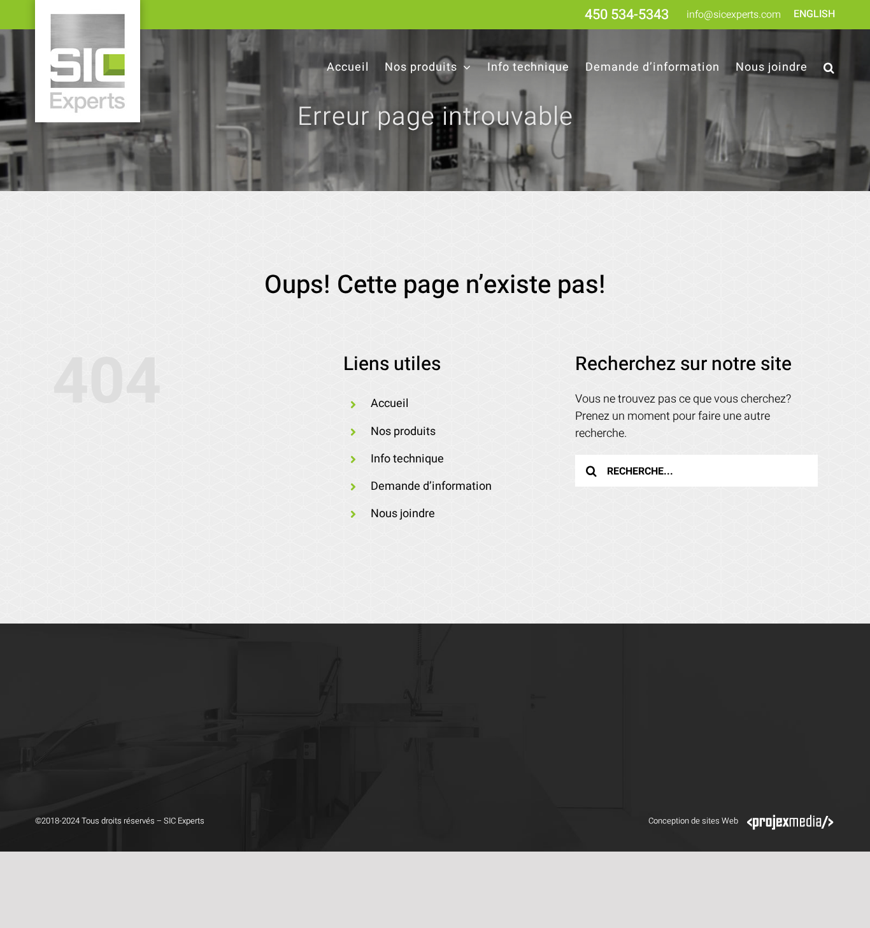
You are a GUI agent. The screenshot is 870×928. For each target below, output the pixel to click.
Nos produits (403, 431)
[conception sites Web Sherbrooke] (790, 821)
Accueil (389, 403)
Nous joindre (403, 513)
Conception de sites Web (693, 821)
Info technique (407, 459)
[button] (829, 67)
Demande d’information (431, 486)
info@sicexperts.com (734, 14)
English (814, 14)
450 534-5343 (627, 14)
